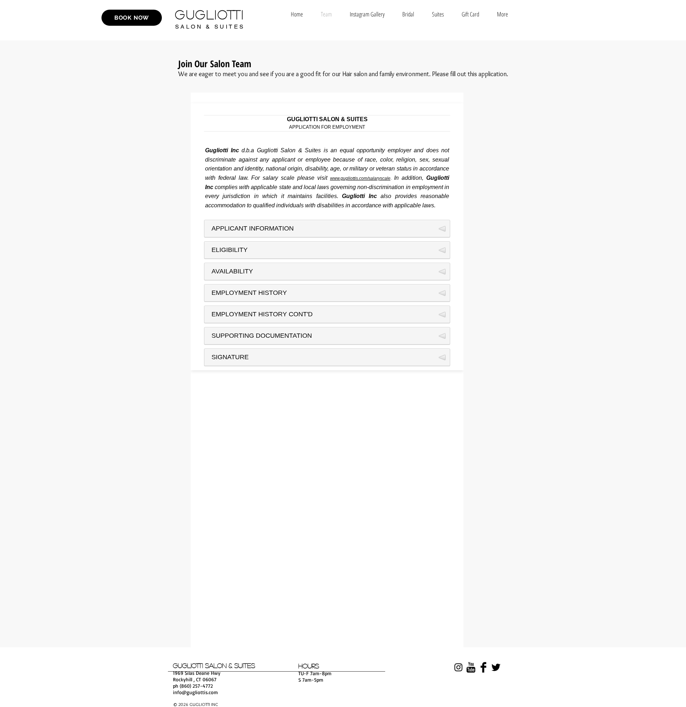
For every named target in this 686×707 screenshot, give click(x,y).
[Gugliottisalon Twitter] (496, 667)
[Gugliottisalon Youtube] (471, 667)
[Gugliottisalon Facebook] (483, 667)
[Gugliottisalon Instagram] (458, 667)
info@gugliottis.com (195, 692)
